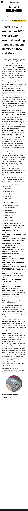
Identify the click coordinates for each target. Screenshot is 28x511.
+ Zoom (10, 397)
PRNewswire (20, 67)
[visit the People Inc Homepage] (14, 2)
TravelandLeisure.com (8, 90)
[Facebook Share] (12, 16)
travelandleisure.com (8, 302)
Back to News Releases (19, 20)
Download (4, 397)
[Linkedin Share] (7, 16)
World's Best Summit (8, 321)
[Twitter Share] (16, 16)
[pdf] (21, 16)
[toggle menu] (2, 2)
